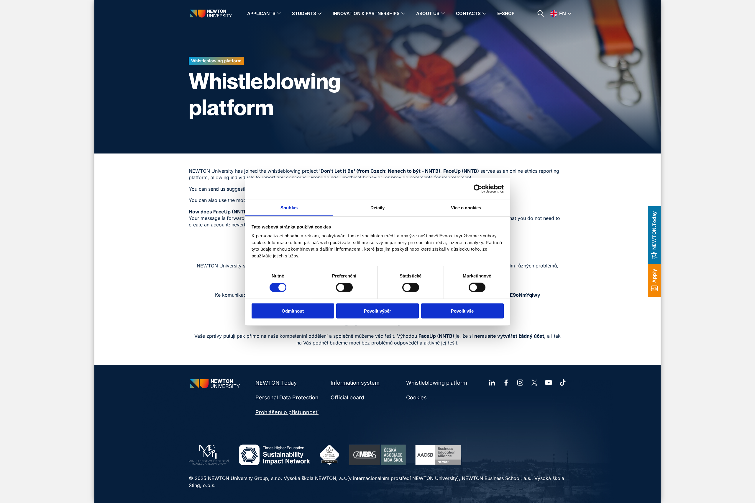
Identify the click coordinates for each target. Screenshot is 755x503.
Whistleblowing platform (436, 383)
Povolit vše (462, 310)
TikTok (562, 382)
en (562, 14)
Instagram (520, 382)
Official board (347, 397)
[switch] (344, 287)
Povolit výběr (377, 310)
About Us (427, 13)
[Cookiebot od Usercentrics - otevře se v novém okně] (478, 188)
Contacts (468, 13)
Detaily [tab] (377, 207)
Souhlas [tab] (289, 207)
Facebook (506, 382)
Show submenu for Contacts (484, 13)
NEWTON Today (276, 383)
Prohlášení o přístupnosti (287, 412)
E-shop (506, 13)
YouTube (548, 382)
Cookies (416, 397)
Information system (355, 383)
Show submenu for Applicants (279, 13)
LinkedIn (491, 382)
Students (304, 13)
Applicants (261, 13)
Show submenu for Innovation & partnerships (403, 13)
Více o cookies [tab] (466, 207)
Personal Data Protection (287, 397)
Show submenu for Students (319, 13)
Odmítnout (293, 310)
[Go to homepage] (211, 13)
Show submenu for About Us (443, 13)
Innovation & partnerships (366, 13)
